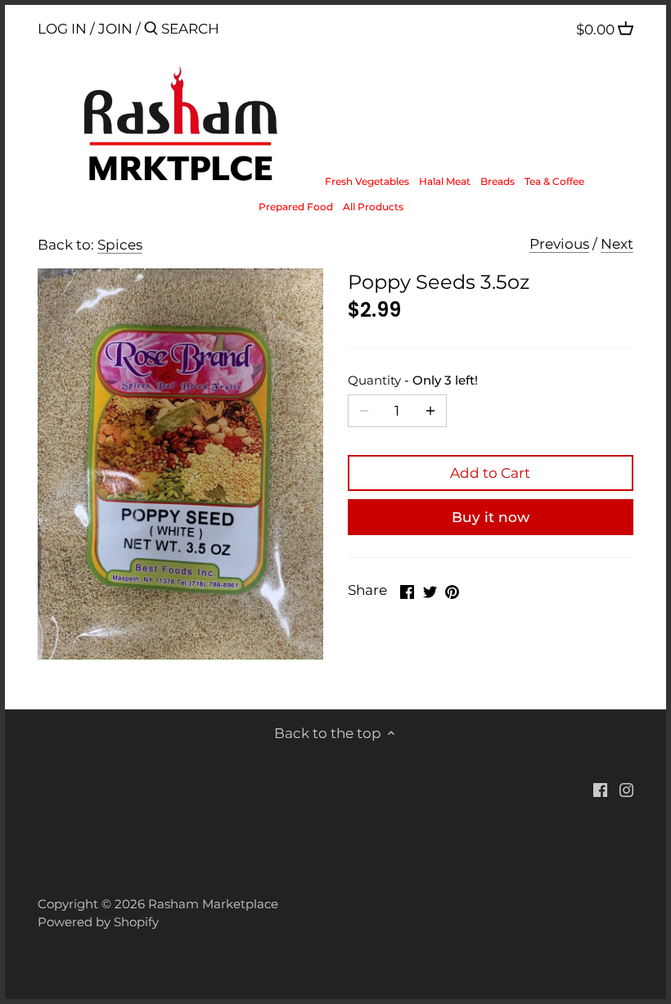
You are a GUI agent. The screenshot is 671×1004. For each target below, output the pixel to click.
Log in (62, 28)
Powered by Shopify (98, 922)
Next (617, 244)
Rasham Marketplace (213, 904)
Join (115, 28)
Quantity (413, 380)
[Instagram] (626, 789)
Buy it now (490, 517)
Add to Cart (490, 473)
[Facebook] (600, 789)
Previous (559, 244)
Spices (119, 244)
